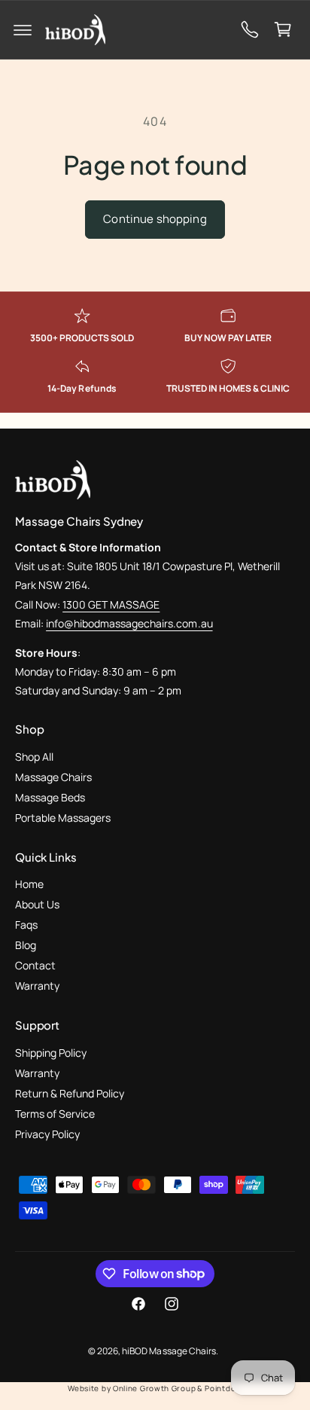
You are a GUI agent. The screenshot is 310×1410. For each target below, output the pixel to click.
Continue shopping (155, 219)
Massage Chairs (53, 777)
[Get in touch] (249, 29)
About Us (37, 904)
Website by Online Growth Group (132, 1388)
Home (29, 884)
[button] (22, 29)
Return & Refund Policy (69, 1093)
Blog (25, 945)
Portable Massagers (63, 817)
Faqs (26, 924)
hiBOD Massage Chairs (168, 1350)
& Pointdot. (219, 1388)
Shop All (34, 756)
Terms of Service (55, 1113)
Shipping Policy (51, 1052)
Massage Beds (50, 797)
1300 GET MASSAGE (111, 604)
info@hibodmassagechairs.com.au (129, 623)
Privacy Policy (47, 1134)
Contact (35, 965)
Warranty (37, 985)
